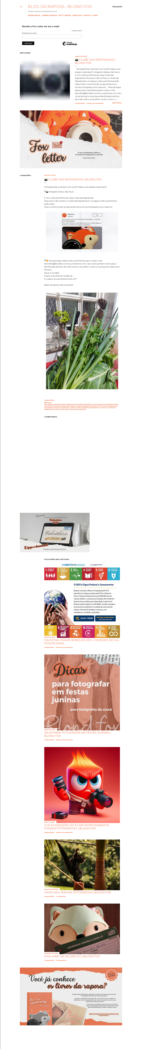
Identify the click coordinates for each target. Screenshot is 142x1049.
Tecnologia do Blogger (72, 1038)
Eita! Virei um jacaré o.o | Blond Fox (72, 956)
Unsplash (77, 15)
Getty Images (64, 15)
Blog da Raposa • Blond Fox (60, 6)
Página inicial (34, 15)
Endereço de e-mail (29, 33)
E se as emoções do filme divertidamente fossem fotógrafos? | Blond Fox (76, 827)
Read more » (117, 103)
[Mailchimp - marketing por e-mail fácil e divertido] (69, 45)
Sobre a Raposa (49, 15)
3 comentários (61, 960)
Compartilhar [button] (80, 103)
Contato (87, 15)
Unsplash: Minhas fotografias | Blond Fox (77, 892)
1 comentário (61, 896)
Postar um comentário (95, 103)
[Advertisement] (38, 491)
